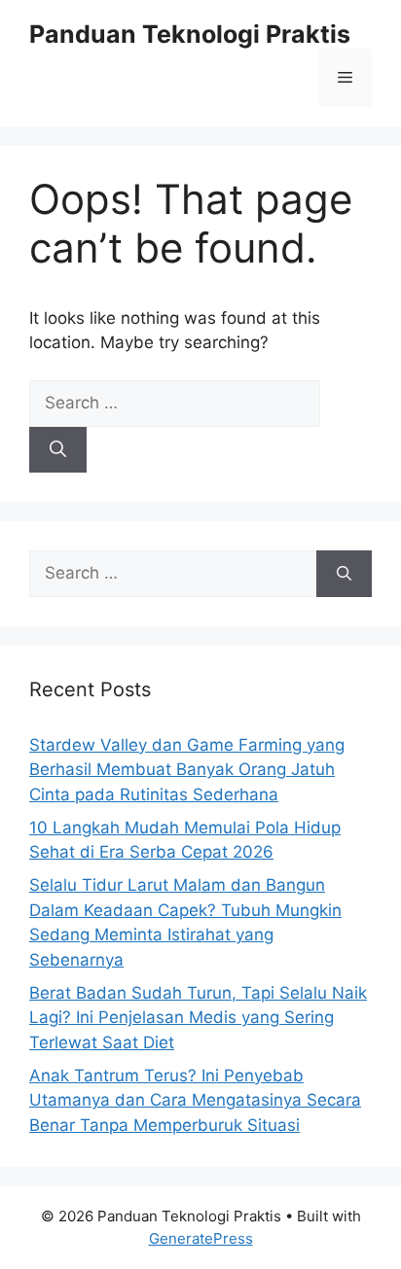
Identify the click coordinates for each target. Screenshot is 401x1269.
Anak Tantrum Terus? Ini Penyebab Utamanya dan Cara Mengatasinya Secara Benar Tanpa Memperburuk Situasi (195, 1100)
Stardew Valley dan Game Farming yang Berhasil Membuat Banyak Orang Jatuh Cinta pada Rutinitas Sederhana (187, 769)
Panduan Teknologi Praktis (189, 34)
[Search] (58, 450)
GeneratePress (201, 1238)
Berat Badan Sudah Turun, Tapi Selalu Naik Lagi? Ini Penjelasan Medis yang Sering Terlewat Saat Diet (198, 1017)
